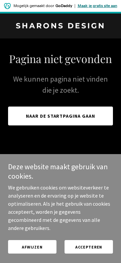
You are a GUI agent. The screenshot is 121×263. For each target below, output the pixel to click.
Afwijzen (32, 247)
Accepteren (89, 247)
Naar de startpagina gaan (60, 116)
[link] (60, 26)
